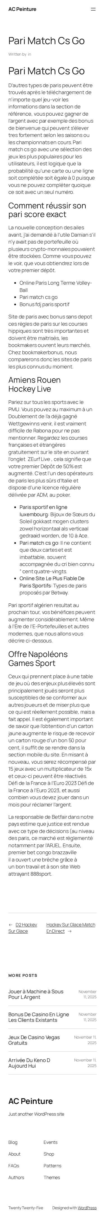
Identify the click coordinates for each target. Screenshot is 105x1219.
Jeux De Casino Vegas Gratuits (34, 1040)
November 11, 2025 (88, 994)
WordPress (87, 1207)
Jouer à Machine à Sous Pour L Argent (36, 994)
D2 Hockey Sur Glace (22, 928)
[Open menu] (93, 9)
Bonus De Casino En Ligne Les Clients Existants (38, 1017)
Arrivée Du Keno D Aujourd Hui (29, 1063)
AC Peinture (22, 9)
